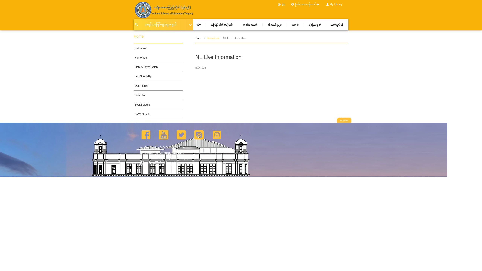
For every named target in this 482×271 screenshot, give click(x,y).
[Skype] (199, 134)
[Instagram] (217, 134)
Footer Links (142, 114)
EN (283, 4)
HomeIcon (141, 57)
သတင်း (295, 24)
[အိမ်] (163, 9)
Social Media (142, 104)
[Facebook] (146, 134)
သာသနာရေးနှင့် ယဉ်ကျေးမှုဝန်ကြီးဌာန (162, 153)
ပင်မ (198, 24)
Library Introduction (146, 67)
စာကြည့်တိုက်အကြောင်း (222, 24)
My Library (336, 4)
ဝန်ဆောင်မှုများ (275, 24)
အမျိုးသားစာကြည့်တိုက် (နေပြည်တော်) (162, 147)
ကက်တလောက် (250, 24)
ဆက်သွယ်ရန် (337, 24)
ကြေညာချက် (315, 24)
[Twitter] (181, 134)
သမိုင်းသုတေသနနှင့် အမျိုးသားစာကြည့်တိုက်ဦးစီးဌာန (170, 158)
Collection (140, 95)
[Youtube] (163, 134)
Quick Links (141, 86)
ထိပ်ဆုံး (345, 120)
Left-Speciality (143, 76)
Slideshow (141, 48)
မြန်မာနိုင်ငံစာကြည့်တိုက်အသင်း (158, 163)
